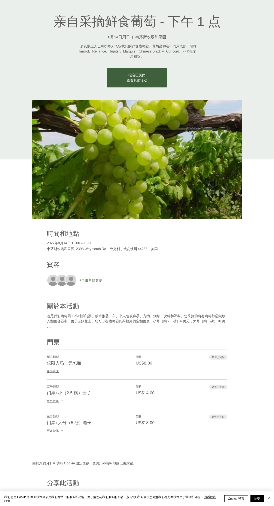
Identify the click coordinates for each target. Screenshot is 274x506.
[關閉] (268, 499)
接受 (257, 498)
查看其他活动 (137, 80)
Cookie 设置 (236, 498)
